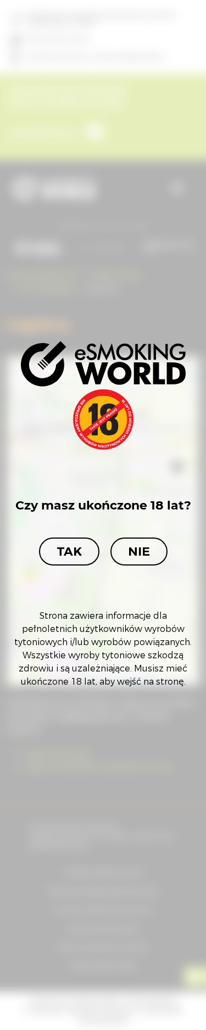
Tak (69, 551)
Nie (139, 551)
